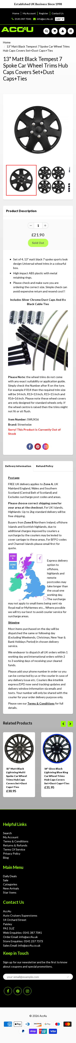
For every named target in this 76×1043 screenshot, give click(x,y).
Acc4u (43, 1016)
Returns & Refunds (15, 845)
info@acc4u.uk (45, 18)
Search (7, 833)
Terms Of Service (14, 849)
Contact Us (58, 13)
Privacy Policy (11, 853)
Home (15, 13)
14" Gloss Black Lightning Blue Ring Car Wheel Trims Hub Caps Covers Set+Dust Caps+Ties (56, 776)
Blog (6, 857)
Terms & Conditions (41, 703)
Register (43, 13)
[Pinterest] (18, 991)
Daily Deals (10, 876)
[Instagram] (27, 991)
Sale (5, 880)
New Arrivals (11, 888)
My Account (29, 13)
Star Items (9, 892)
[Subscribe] (67, 977)
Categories (10, 884)
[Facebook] (8, 991)
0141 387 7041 (23, 18)
